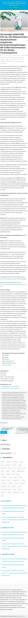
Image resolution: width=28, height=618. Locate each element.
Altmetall (8, 462)
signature (20, 61)
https (10, 477)
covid (24, 468)
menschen (3, 483)
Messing (10, 483)
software (3, 492)
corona (18, 468)
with (23, 492)
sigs (23, 61)
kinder (20, 477)
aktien (2, 462)
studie (9, 492)
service (14, 489)
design (7, 471)
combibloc (2, 59)
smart (19, 489)
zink (2, 495)
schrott (19, 486)
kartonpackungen (17, 59)
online (16, 483)
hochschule (4, 477)
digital (13, 471)
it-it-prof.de (7, 501)
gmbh (8, 474)
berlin (20, 465)
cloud (9, 468)
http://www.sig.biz (6, 365)
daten (2, 471)
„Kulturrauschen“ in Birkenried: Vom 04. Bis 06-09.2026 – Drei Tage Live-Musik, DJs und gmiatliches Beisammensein (14, 520)
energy (2, 474)
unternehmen (16, 492)
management (16, 480)
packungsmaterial (9, 61)
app (2, 465)
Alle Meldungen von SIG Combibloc (10, 388)
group (17, 474)
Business (3, 468)
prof (9, 486)
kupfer (8, 480)
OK (10, 7)
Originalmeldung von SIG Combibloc (10, 386)
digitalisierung (20, 471)
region (13, 486)
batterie (14, 465)
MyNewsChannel (9, 554)
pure (14, 61)
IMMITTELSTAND (8, 527)
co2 (23, 57)
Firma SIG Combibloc (15, 55)
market (23, 480)
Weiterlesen (16, 7)
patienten (3, 486)
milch (22, 59)
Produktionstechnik (4, 57)
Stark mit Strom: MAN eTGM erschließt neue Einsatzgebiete (7, 428)
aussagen (7, 465)
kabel (15, 477)
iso (12, 59)
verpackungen (3, 63)
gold (13, 474)
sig (16, 61)
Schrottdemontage (5, 489)
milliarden (2, 61)
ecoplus (7, 59)
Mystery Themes (21, 616)
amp (21, 462)
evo (10, 59)
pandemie (22, 483)
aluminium (15, 462)
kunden (3, 480)
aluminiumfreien (18, 57)
